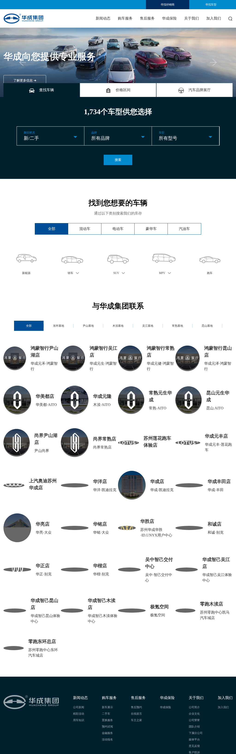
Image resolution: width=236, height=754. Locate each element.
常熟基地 (177, 325)
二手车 (106, 713)
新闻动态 (103, 18)
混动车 (84, 229)
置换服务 (107, 720)
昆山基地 (207, 325)
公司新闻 (78, 707)
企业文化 (194, 713)
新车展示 (107, 707)
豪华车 (151, 229)
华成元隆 (102, 396)
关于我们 (191, 18)
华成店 (157, 481)
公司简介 (194, 707)
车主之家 (136, 720)
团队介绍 (194, 726)
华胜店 (147, 521)
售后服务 (147, 18)
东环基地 (58, 325)
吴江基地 (147, 325)
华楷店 (100, 565)
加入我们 (213, 18)
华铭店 (100, 524)
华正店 (43, 565)
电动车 (118, 229)
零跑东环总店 (42, 641)
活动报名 (107, 739)
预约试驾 (107, 726)
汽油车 (184, 229)
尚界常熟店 (104, 438)
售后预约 (136, 707)
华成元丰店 (216, 436)
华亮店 (43, 524)
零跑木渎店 (211, 603)
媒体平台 (194, 739)
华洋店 (100, 481)
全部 (51, 229)
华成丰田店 (219, 481)
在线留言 (136, 713)
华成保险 (169, 18)
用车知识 (78, 720)
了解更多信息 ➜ (24, 80)
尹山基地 (88, 325)
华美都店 (45, 396)
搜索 (118, 160)
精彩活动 (78, 713)
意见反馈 (194, 746)
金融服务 (107, 733)
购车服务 (125, 18)
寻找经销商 (167, 4)
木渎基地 (118, 325)
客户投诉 (194, 752)
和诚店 (214, 524)
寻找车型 (210, 4)
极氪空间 (159, 606)
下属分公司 (196, 733)
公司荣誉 (194, 720)
